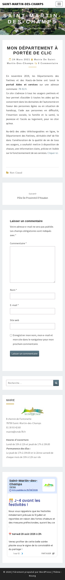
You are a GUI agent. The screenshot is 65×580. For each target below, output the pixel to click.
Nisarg (32, 575)
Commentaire (18, 243)
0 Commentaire (48, 63)
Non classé (16, 172)
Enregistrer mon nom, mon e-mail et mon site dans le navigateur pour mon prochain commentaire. (33, 339)
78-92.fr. (22, 88)
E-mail (14, 305)
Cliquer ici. (52, 153)
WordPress (45, 571)
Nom (13, 289)
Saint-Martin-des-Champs (22, 4)
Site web (14, 320)
